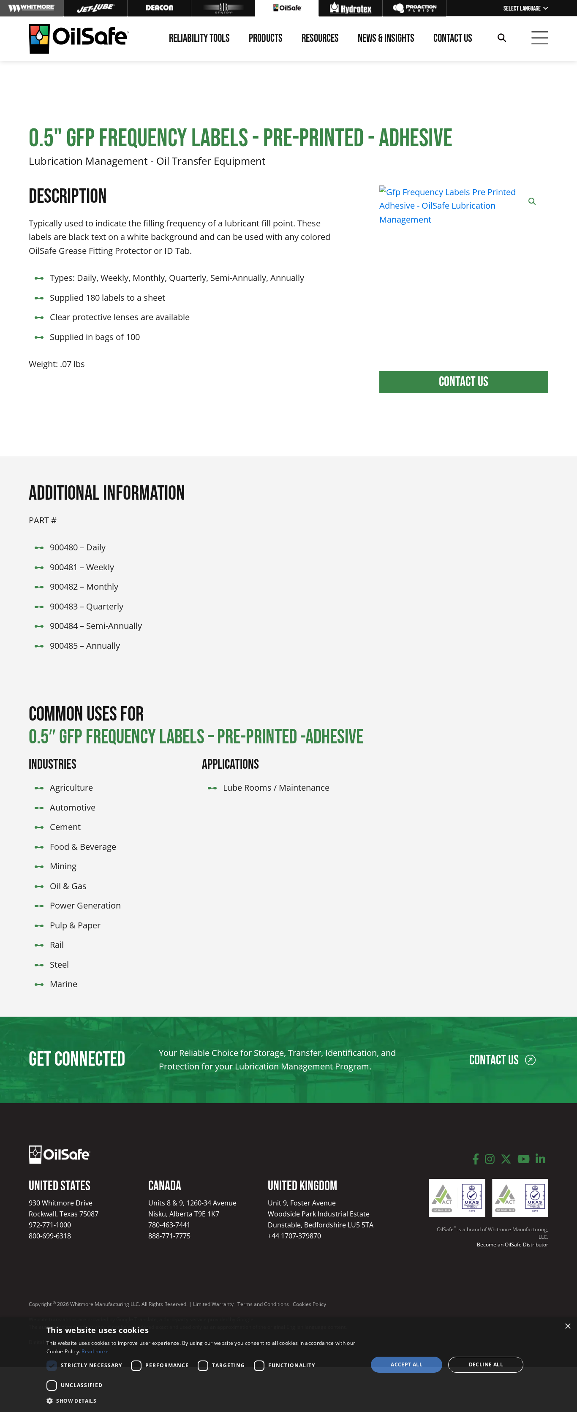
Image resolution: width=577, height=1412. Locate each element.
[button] (532, 201)
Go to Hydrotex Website (350, 8)
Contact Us (463, 382)
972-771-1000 (50, 1225)
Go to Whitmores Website (31, 8)
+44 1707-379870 (294, 1236)
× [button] (567, 1326)
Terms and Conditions (263, 1304)
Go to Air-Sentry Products (223, 8)
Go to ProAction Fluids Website (414, 8)
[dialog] (288, 1364)
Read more (95, 1351)
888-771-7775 (169, 1236)
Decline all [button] (486, 1364)
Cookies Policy (309, 1304)
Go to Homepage (286, 8)
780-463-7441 (169, 1225)
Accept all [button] (406, 1364)
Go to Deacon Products (159, 8)
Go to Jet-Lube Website (95, 8)
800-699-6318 (50, 1236)
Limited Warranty (213, 1304)
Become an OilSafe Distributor (512, 1244)
